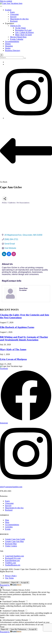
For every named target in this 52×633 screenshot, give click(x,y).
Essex (12, 12)
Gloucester (14, 14)
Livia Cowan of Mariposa (13, 359)
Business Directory (12, 50)
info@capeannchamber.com (11, 487)
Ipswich (13, 17)
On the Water (20, 28)
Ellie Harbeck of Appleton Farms (17, 327)
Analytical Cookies (10, 611)
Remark (22, 601)
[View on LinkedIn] (4, 255)
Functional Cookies (10, 601)
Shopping (9, 46)
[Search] (25, 58)
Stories (7, 48)
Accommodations (12, 41)
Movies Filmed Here (18, 37)
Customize (5, 582)
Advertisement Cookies (11, 620)
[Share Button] (5, 199)
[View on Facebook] (9, 255)
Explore (8, 10)
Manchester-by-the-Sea (19, 19)
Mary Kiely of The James (13, 349)
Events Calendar (16, 39)
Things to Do (15, 26)
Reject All (14, 582)
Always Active (24, 590)
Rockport (14, 21)
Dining (8, 44)
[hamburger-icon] (1, 6)
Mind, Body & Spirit (23, 35)
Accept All (24, 582)
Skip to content (6, 1)
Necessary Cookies (10, 590)
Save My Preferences (18, 629)
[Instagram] (28, 118)
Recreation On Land (23, 30)
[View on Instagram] (13, 255)
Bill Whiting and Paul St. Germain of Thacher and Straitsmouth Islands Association (24, 338)
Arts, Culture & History (24, 32)
